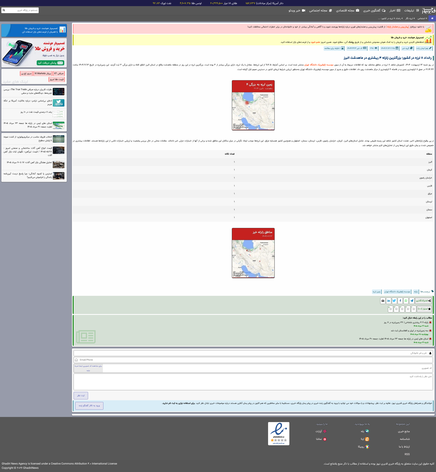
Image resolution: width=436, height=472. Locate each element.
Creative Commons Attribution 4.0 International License (84, 464)
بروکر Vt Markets (43, 73)
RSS (407, 454)
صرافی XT (59, 73)
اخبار (393, 10)
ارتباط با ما (404, 447)
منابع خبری (404, 431)
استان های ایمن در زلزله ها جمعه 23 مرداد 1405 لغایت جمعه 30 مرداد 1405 (393, 339)
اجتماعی (422, 18)
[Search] (3, 10)
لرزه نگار (410, 18)
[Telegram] (411, 301)
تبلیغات (409, 10)
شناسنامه (405, 439)
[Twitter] (394, 301)
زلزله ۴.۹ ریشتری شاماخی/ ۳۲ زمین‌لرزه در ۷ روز (406, 322)
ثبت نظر (80, 395)
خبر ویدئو (295, 10)
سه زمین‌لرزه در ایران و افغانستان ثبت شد (409, 330)
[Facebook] (400, 301)
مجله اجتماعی (318, 10)
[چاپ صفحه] (382, 301)
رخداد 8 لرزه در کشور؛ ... (389, 18)
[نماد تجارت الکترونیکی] (278, 445)
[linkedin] (388, 301)
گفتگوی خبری (372, 10)
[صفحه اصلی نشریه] (432, 18)
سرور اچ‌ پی (26, 73)
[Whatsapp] (406, 301)
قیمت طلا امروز (57, 79)
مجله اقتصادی (345, 10)
